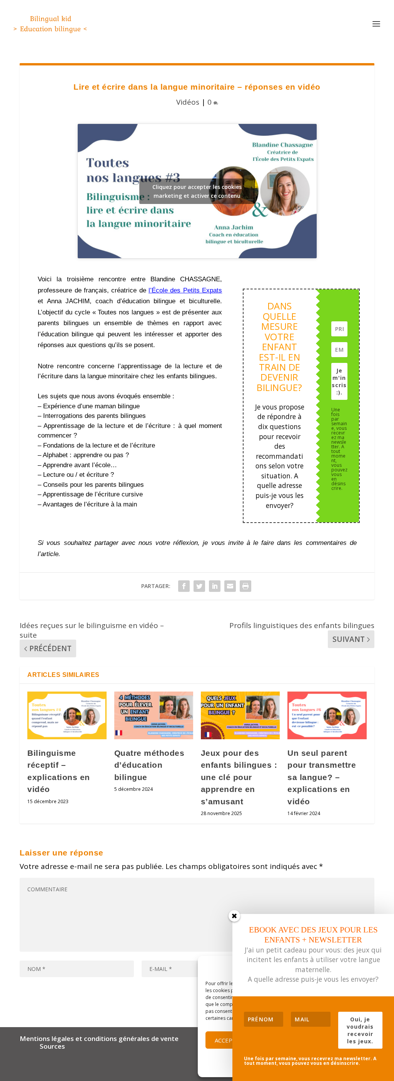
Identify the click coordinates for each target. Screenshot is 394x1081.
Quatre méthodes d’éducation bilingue (149, 765)
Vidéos (187, 102)
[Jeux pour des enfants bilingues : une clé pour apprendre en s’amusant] (240, 715)
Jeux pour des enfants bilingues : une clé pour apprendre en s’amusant (239, 777)
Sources (52, 1046)
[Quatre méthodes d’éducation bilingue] (153, 715)
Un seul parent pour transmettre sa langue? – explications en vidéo (321, 777)
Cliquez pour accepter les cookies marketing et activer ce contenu (197, 191)
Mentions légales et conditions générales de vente (99, 1038)
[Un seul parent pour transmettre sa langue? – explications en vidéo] (326, 715)
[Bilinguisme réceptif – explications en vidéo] (66, 715)
